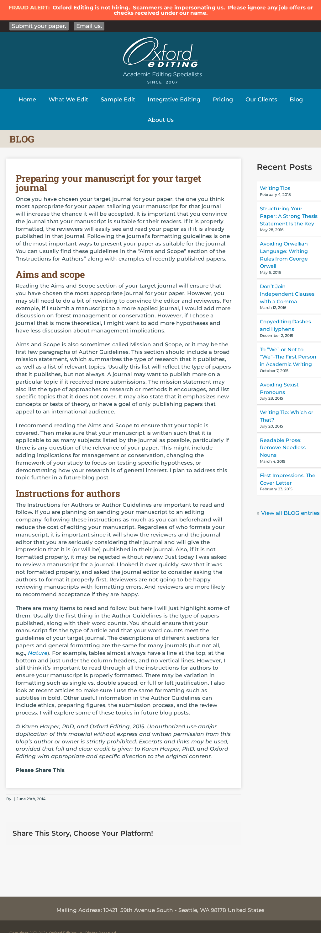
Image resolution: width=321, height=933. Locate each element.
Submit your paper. (39, 26)
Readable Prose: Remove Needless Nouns (283, 447)
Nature (37, 653)
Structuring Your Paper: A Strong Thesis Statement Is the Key (289, 216)
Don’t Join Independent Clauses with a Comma (287, 294)
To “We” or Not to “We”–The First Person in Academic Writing (288, 357)
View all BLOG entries (290, 513)
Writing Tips (275, 188)
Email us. (89, 26)
